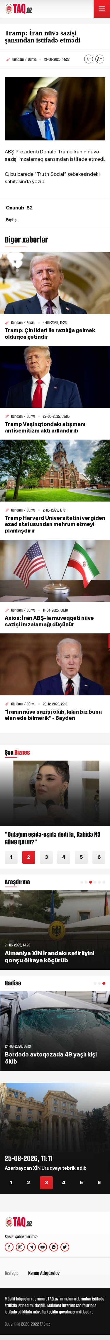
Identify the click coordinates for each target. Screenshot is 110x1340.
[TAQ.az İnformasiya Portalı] (27, 9)
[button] (81, 882)
